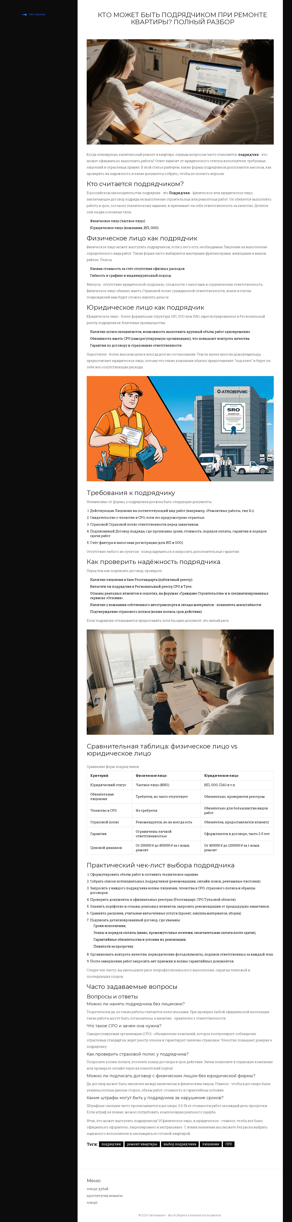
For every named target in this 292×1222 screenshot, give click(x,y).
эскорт (92, 1202)
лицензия (210, 1144)
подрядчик (111, 1144)
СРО (228, 1144)
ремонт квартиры (142, 1144)
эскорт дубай (97, 1189)
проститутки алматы (105, 1195)
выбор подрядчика (180, 1144)
